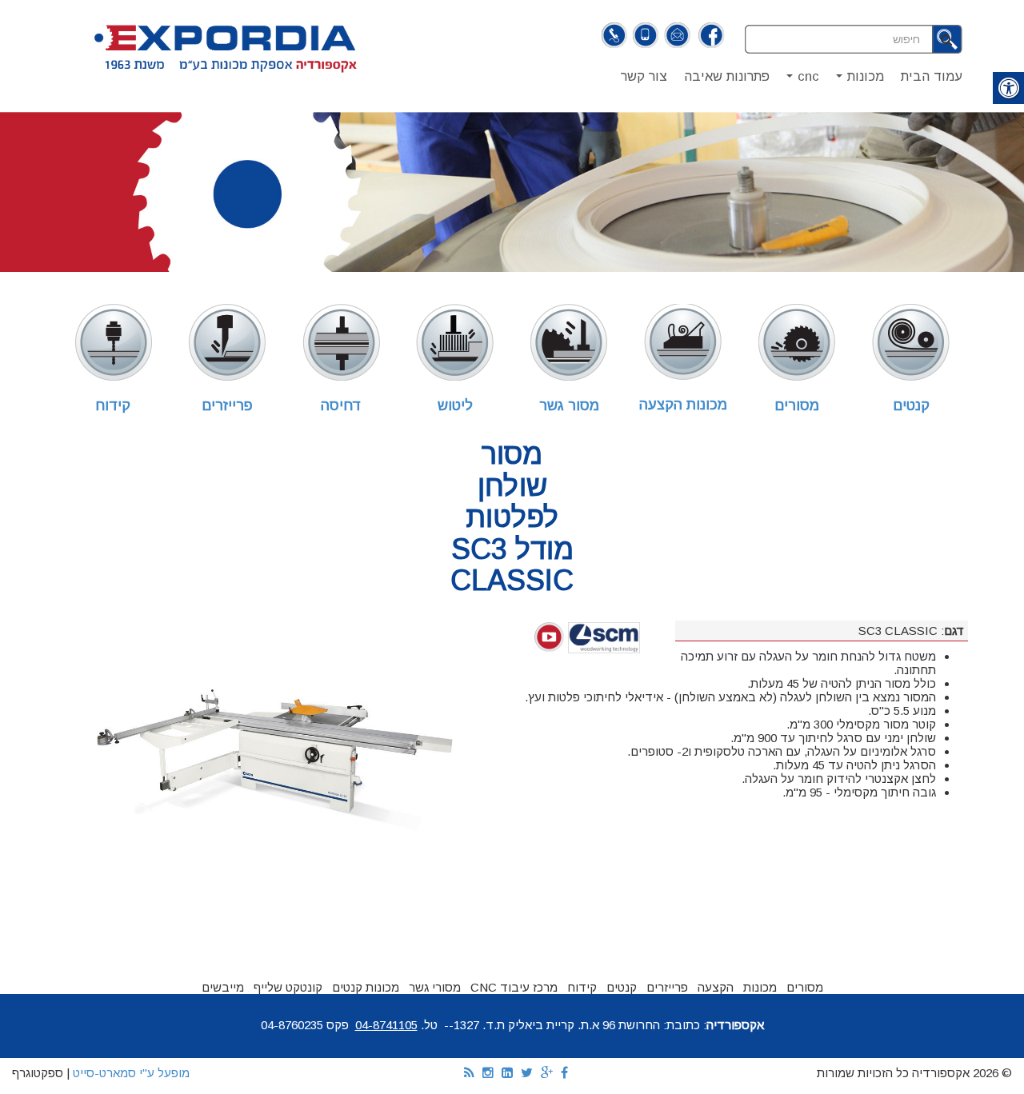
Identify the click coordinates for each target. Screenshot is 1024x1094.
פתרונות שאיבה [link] (727, 76)
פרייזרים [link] (227, 405)
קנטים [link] (911, 405)
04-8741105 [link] (386, 1025)
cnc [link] (799, 81)
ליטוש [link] (455, 405)
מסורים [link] (796, 405)
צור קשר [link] (644, 76)
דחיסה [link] (341, 405)
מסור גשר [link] (569, 405)
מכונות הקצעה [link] (683, 405)
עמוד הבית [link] (931, 76)
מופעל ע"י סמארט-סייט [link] (131, 1073)
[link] (710, 36)
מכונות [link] (857, 81)
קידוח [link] (112, 405)
